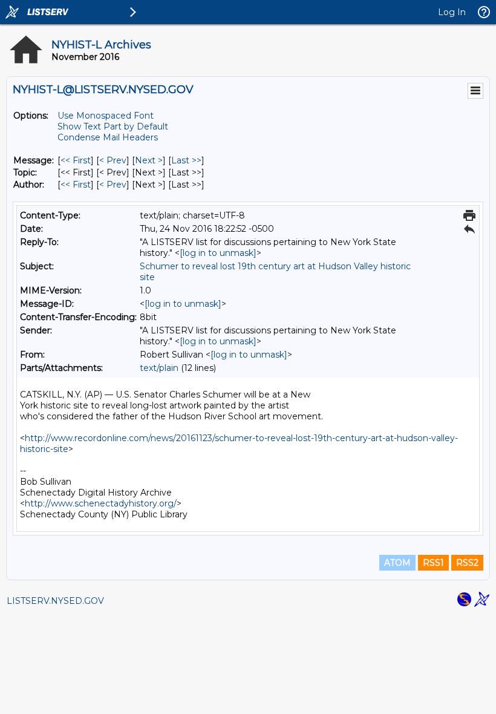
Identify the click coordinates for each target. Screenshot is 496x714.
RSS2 (467, 562)
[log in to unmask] (218, 252)
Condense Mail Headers (107, 137)
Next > (149, 160)
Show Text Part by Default (112, 126)
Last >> (186, 160)
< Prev (112, 160)
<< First (75, 160)
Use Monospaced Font (105, 115)
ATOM (397, 562)
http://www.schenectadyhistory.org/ (101, 503)
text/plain (159, 367)
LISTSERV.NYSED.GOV (55, 600)
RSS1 (433, 562)
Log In (452, 12)
